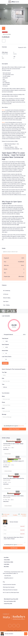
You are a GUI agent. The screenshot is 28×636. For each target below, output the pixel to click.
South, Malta (6, 564)
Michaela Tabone (8, 453)
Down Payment (5, 344)
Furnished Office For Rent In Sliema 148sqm (13, 443)
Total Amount (5, 338)
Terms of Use (21, 425)
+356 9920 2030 (7, 575)
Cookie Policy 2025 (8, 603)
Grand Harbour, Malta (8, 562)
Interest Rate (5, 350)
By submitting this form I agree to (14, 425)
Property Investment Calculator (9, 584)
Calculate (5, 363)
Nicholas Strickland (8, 471)
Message (4, 414)
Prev (14, 515)
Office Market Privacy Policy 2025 (11, 599)
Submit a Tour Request (14, 429)
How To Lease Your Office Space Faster (11, 592)
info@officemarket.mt (8, 578)
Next (16, 515)
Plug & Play (10, 461)
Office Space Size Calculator (9, 587)
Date (3, 378)
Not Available (17, 442)
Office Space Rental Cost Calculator (10, 589)
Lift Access (5, 294)
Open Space (5, 301)
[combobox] (14, 375)
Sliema (3, 110)
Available (15, 459)
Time (3, 384)
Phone (3, 402)
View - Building (6, 305)
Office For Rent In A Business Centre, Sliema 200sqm (15, 495)
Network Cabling (6, 297)
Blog (4, 581)
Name (3, 396)
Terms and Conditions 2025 (10, 601)
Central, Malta (7, 559)
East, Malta (6, 557)
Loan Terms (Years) (6, 356)
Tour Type (4, 372)
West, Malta (6, 566)
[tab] (3, 28)
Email (3, 408)
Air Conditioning (6, 290)
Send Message (14, 547)
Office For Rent (10, 459)
